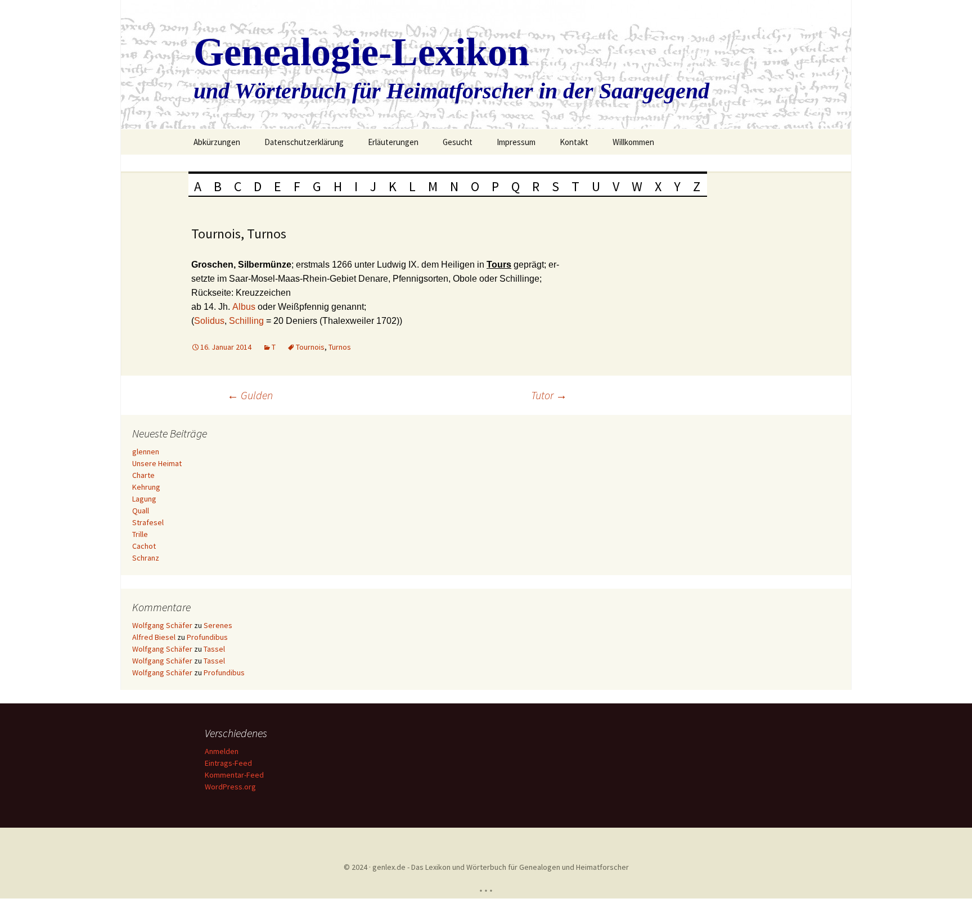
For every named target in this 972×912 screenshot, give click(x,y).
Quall (140, 510)
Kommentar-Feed (234, 775)
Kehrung (146, 487)
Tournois (310, 347)
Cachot (144, 546)
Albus (245, 306)
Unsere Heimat (157, 463)
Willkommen (633, 142)
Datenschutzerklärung (304, 142)
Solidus (209, 321)
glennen (145, 451)
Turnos (339, 347)
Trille (140, 534)
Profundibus (207, 637)
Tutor (549, 395)
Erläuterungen (393, 142)
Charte (143, 475)
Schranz (145, 558)
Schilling (247, 321)
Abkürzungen (217, 142)
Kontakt (574, 142)
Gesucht (457, 142)
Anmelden (221, 751)
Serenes (218, 625)
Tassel (214, 649)
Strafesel (148, 522)
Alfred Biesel (154, 637)
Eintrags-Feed (228, 763)
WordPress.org (230, 787)
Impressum (516, 142)
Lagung (144, 499)
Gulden (250, 395)
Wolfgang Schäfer (162, 625)
